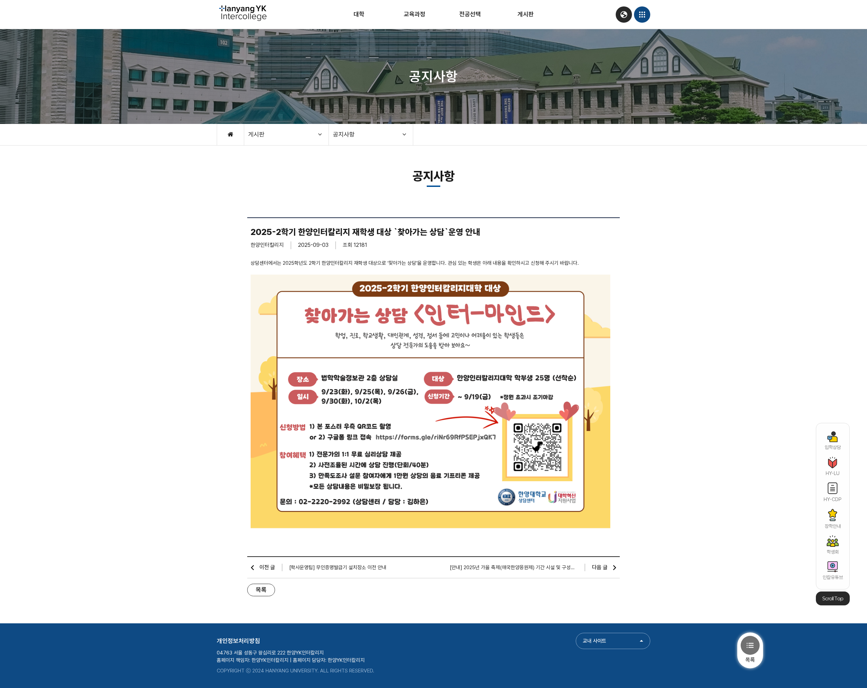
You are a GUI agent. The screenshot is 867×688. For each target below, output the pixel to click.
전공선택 (470, 14)
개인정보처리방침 (238, 640)
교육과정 (414, 14)
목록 (261, 589)
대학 (359, 14)
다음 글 (600, 567)
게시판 (525, 14)
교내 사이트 (594, 641)
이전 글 (267, 567)
